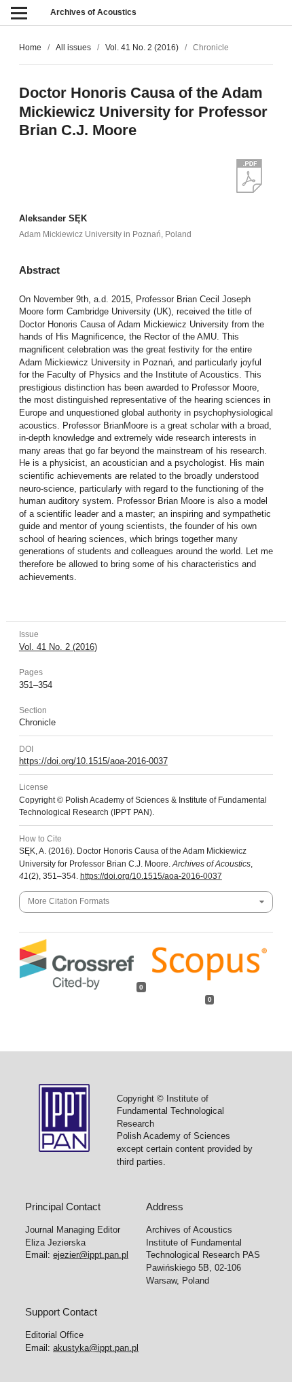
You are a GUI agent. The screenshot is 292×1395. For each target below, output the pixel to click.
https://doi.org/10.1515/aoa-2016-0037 (93, 761)
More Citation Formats (68, 901)
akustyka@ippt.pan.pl (96, 1348)
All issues (73, 47)
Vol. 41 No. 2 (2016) (142, 47)
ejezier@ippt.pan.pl (90, 1255)
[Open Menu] (18, 12)
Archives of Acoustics (93, 12)
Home (30, 47)
